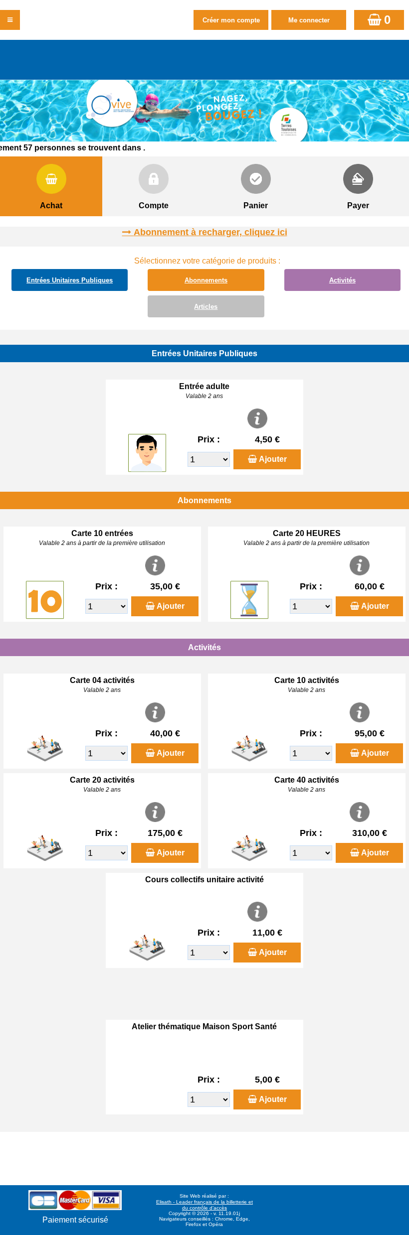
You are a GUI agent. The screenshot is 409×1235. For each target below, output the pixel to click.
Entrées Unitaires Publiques (69, 280)
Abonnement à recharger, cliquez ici (210, 232)
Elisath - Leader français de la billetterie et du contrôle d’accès (204, 1205)
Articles (205, 306)
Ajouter (273, 459)
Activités (342, 280)
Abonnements (206, 280)
